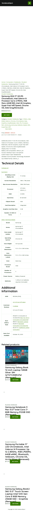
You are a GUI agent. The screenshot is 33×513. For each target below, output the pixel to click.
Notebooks (17, 82)
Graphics (4, 123)
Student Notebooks (7, 94)
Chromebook (20, 121)
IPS (20, 123)
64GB (3, 121)
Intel (17, 123)
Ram (3, 125)
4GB (29, 119)
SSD (29, 125)
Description (8, 129)
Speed (25, 125)
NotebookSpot (7, 3)
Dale (25, 121)
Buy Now (7, 115)
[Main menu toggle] (29, 3)
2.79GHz (25, 119)
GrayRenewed (11, 123)
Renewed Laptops (23, 321)
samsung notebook (16, 125)
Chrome (13, 121)
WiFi (9, 127)
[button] (5, 168)
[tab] (18, 129)
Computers (9, 82)
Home (3, 82)
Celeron (7, 121)
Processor (25, 123)
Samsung (8, 125)
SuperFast (5, 127)
